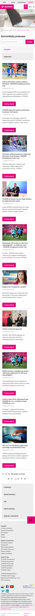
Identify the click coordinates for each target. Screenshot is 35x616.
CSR (5, 501)
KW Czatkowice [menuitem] (5, 580)
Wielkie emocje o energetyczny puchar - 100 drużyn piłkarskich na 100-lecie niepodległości (16, 373)
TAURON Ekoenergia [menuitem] (7, 563)
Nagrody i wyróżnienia (11, 516)
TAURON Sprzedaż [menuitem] (6, 568)
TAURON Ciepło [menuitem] (5, 570)
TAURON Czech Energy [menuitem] (8, 576)
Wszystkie (7, 49)
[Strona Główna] (7, 6)
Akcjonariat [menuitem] (4, 545)
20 (6, 474)
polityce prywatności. (14, 607)
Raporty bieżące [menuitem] (6, 551)
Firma (13, 2)
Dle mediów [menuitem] (4, 533)
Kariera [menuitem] (3, 537)
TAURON (30, 2)
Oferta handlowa (9, 509)
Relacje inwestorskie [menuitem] (7, 530)
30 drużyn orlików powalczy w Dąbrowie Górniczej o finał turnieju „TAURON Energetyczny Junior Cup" (16, 156)
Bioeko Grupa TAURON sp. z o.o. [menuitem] (10, 578)
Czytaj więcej (9, 103)
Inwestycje (7, 487)
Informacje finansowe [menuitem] (7, 549)
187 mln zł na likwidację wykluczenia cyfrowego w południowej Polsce (15, 446)
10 (3, 474)
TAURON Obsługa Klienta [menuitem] (8, 573)
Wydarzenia (8, 56)
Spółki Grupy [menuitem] (5, 557)
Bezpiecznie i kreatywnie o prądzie (14, 287)
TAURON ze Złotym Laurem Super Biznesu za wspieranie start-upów (17, 200)
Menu (30, 7)
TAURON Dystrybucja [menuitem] (7, 561)
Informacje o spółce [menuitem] (7, 543)
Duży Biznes (22, 2)
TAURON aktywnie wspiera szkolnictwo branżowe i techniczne (15, 111)
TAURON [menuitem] (3, 526)
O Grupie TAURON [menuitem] (6, 528)
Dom (4, 2)
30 (9, 474)
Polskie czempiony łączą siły (12, 329)
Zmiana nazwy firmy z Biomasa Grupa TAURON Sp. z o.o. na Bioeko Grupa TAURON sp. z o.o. (15, 401)
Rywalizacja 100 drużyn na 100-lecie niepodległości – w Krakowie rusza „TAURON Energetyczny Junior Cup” (15, 245)
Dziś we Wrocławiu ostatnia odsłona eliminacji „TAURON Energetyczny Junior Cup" (16, 84)
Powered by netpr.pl (27, 614)
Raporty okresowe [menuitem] (6, 553)
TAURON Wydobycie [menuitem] (7, 566)
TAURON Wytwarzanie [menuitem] (8, 559)
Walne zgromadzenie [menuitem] (7, 547)
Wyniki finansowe (9, 494)
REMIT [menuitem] (3, 535)
